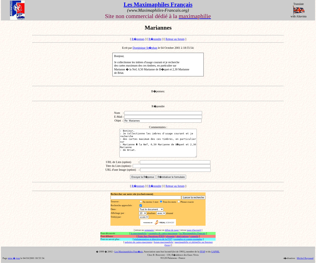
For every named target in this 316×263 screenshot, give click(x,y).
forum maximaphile (163, 242)
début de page (172, 230)
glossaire (170, 236)
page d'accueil (194, 230)
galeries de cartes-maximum (138, 242)
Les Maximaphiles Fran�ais (128, 251)
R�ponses (138, 39)
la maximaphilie (139, 233)
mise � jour (14, 258)
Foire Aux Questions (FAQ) (151, 236)
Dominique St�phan (145, 47)
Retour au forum (175, 39)
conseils (194, 236)
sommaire (149, 230)
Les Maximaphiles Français (158, 4)
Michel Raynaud (305, 258)
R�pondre (154, 39)
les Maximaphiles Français (192, 233)
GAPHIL (215, 251)
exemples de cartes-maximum (163, 233)
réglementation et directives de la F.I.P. (153, 239)
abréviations (182, 236)
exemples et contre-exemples (188, 239)
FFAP (202, 251)
